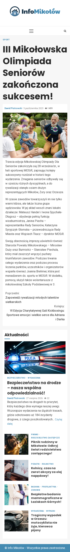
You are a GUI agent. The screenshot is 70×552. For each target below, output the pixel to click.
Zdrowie (35, 490)
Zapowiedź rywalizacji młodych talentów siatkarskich (32, 298)
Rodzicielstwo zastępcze (45, 438)
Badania (35, 487)
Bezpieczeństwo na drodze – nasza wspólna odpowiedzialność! (35, 357)
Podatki (35, 464)
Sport (6, 40)
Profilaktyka (49, 487)
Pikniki (35, 435)
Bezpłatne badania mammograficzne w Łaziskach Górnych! (16, 494)
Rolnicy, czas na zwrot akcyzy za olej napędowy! (16, 470)
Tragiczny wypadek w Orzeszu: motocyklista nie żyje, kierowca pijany (16, 521)
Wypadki (50, 511)
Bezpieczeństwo (16, 378)
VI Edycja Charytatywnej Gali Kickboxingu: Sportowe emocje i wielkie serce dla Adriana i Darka (35, 313)
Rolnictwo (47, 464)
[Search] (65, 30)
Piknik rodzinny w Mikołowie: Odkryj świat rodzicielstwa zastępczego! (16, 444)
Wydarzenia (34, 378)
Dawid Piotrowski (13, 108)
